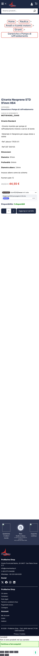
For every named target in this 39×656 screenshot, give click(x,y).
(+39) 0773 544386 (7, 571)
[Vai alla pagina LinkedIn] (14, 582)
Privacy (16, 634)
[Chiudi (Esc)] (16, 652)
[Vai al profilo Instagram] (10, 582)
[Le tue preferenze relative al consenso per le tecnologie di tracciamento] (35, 652)
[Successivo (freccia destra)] (7, 655)
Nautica (24, 21)
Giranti (18, 29)
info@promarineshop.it (8, 568)
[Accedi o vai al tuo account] (31, 4)
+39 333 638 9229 (15, 574)
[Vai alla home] (5, 556)
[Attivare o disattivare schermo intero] (7, 652)
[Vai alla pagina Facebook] (6, 582)
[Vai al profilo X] (2, 582)
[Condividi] (11, 652)
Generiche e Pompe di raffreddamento (19, 34)
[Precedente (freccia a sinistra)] (2, 655)
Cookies (22, 634)
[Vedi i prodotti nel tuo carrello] (36, 4)
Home (11, 21)
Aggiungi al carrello (26, 211)
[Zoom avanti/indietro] (2, 652)
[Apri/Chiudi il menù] (4, 4)
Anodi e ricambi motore (18, 25)
